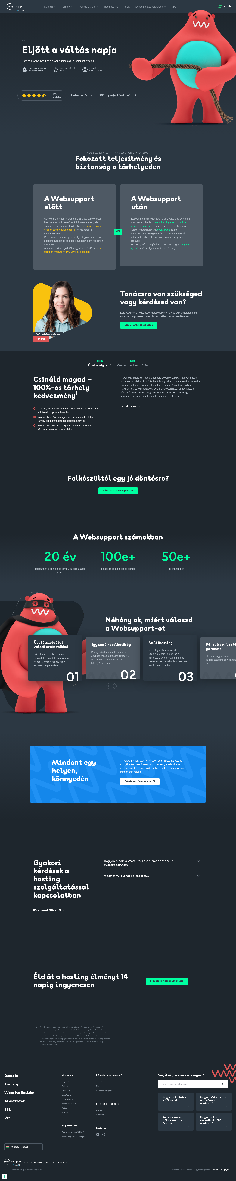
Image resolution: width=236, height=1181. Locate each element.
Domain (11, 1076)
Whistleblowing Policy (33, 1170)
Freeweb (66, 1090)
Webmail (100, 1115)
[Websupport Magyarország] (17, 6)
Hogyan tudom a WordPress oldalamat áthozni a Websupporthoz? (138, 863)
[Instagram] (103, 1134)
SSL (127, 6)
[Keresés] (222, 1084)
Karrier (65, 1112)
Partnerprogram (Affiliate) (73, 1132)
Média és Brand (69, 1104)
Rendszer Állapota (104, 1090)
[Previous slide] (107, 686)
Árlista (64, 1108)
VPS (174, 6)
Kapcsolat (66, 1082)
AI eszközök (14, 1101)
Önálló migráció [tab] (99, 365)
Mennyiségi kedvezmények (73, 1136)
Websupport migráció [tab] (132, 365)
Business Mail (112, 6)
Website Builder (19, 1093)
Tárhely (11, 1084)
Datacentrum (67, 1099)
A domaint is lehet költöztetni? (127, 876)
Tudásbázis (101, 1082)
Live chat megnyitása (222, 1170)
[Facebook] (97, 1134)
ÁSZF (6, 1170)
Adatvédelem (17, 1170)
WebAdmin (66, 1095)
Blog (98, 1086)
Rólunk (65, 1086)
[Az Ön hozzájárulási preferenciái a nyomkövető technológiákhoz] (4, 1176)
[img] (34, 95)
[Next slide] (115, 686)
